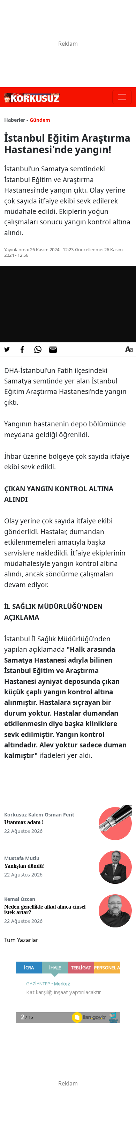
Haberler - (16, 120)
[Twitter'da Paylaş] (7, 350)
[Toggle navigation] (122, 97)
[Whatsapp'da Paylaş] (38, 350)
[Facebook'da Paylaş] (22, 350)
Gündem (40, 120)
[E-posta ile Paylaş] (53, 350)
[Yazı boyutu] (129, 350)
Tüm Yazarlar (21, 940)
